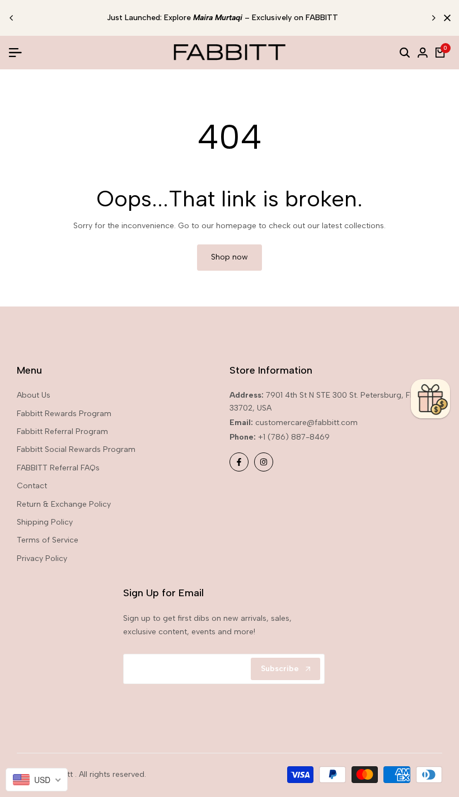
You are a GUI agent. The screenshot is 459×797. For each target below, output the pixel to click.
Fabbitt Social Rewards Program (76, 449)
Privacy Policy (42, 558)
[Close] (445, 17)
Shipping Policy (45, 522)
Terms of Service (47, 540)
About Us (33, 395)
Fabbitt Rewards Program (64, 413)
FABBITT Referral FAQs (58, 468)
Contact (32, 486)
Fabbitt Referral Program (62, 431)
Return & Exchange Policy (64, 504)
